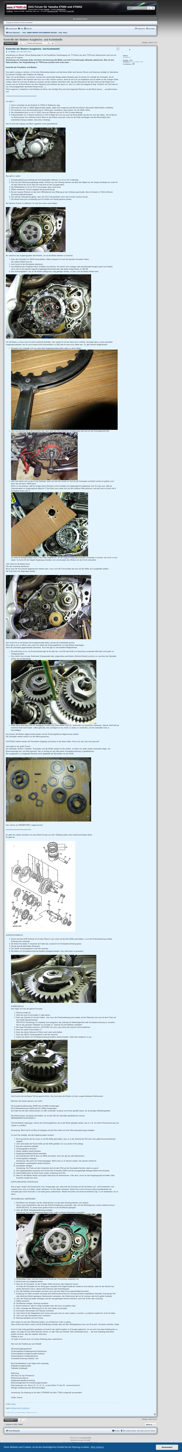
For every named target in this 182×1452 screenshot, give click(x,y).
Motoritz (46, 9)
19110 (131, 60)
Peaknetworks (61, 9)
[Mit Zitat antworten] (117, 48)
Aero (71, 1440)
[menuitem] (20, 28)
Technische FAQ (52, 11)
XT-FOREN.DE (25, 1408)
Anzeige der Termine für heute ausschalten (19, 22)
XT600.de (10, 11)
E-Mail (89, 1437)
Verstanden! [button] (167, 1447)
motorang (84, 1437)
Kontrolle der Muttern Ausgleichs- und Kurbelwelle (33, 39)
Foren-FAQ (70, 11)
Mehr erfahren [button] (97, 1447)
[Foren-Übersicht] (17, 6)
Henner (125, 55)
